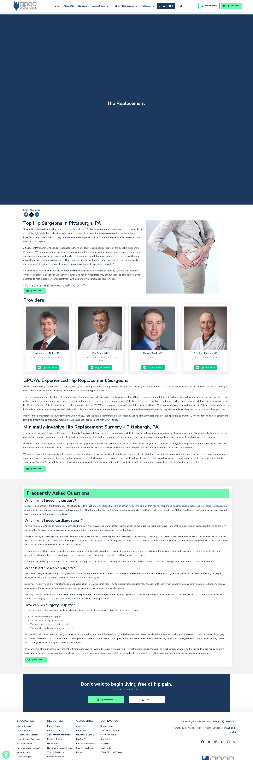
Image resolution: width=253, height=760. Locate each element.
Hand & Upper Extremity (28, 739)
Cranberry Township (110, 730)
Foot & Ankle (23, 730)
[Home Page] (25, 5)
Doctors (83, 6)
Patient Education (55, 756)
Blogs (79, 752)
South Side (105, 747)
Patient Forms (54, 730)
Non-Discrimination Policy (59, 747)
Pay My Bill (81, 739)
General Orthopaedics (27, 734)
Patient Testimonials (86, 743)
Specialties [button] (99, 6)
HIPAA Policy (53, 743)
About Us (69, 6)
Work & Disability (55, 752)
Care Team (81, 730)
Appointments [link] (233, 6)
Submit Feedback (84, 747)
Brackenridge (106, 725)
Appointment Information (59, 734)
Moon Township (108, 734)
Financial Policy (54, 739)
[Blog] (228, 741)
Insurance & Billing (85, 734)
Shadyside (105, 743)
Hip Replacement (25, 743)
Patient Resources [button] (124, 6)
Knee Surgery (23, 752)
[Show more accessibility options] (6, 754)
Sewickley (105, 739)
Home (56, 6)
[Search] (234, 741)
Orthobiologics (24, 756)
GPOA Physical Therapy (111, 752)
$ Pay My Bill (167, 6)
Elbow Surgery (24, 725)
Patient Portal (210, 6)
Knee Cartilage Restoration (30, 747)
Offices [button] (147, 6)
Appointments (49, 367)
